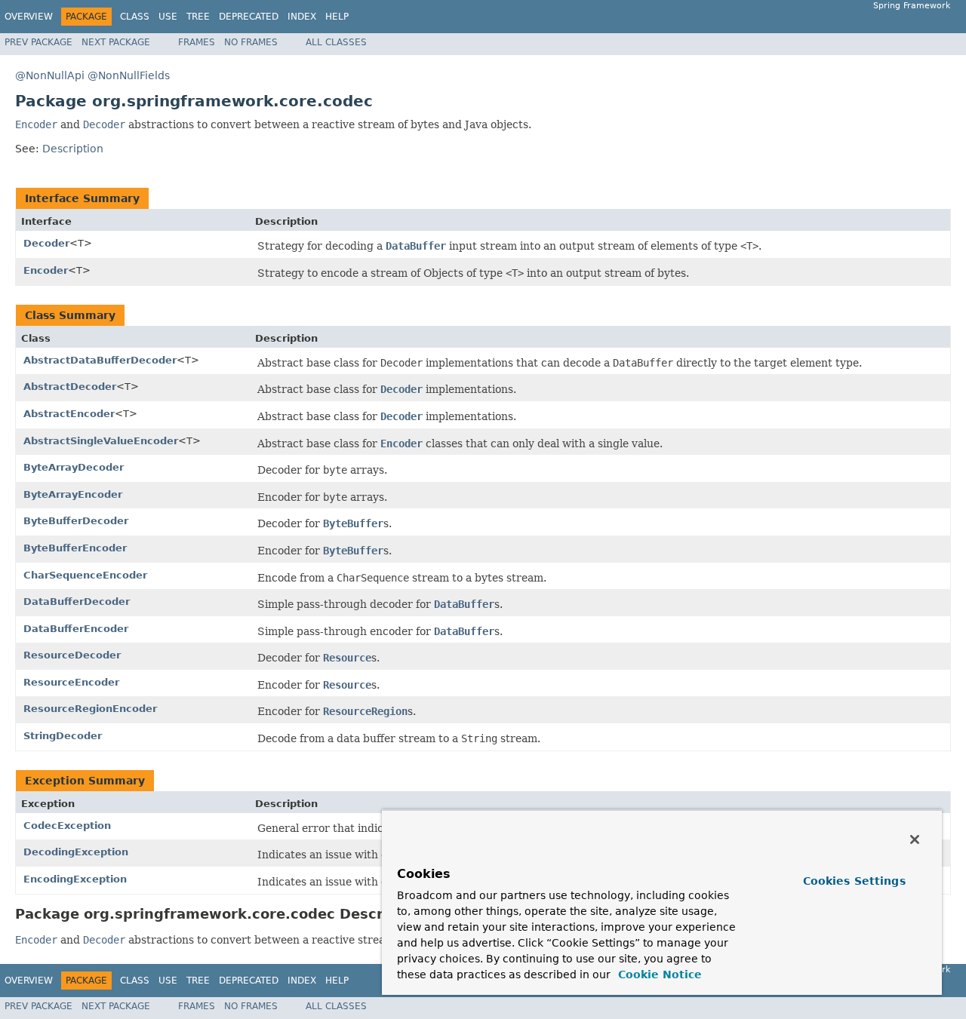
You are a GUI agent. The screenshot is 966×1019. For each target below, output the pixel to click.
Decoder (46, 243)
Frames (196, 42)
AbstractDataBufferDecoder (100, 360)
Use (167, 16)
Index (302, 16)
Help (337, 16)
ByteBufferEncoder (75, 548)
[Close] (914, 839)
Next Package (116, 42)
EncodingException (75, 879)
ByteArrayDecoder (73, 467)
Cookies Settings (854, 881)
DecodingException (75, 852)
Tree (198, 16)
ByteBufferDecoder (75, 520)
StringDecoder (62, 735)
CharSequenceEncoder (85, 575)
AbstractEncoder (69, 413)
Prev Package (38, 42)
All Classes (336, 42)
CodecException (67, 825)
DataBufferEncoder (75, 628)
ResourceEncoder (71, 682)
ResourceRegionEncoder (90, 708)
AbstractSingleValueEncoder (100, 441)
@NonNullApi (50, 75)
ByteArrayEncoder (72, 494)
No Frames (251, 42)
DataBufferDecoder (76, 601)
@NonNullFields (129, 75)
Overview (29, 16)
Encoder (45, 270)
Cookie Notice (658, 974)
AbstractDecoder (69, 386)
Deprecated (248, 16)
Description (72, 149)
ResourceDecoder (72, 655)
